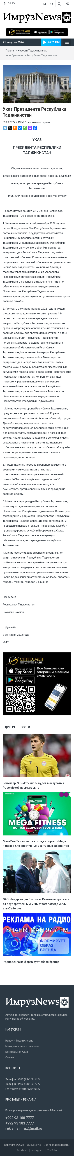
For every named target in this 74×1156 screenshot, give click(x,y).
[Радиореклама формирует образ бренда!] (37, 934)
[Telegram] (5, 128)
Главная (10, 50)
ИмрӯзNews (34, 1144)
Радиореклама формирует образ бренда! (31, 962)
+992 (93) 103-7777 (29, 1084)
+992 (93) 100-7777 (29, 1079)
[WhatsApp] (25, 128)
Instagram (37, 1150)
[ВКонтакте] (20, 128)
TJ (44, 4)
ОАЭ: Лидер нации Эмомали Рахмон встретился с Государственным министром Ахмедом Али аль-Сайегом (36, 904)
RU (50, 4)
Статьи (9, 1057)
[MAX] (30, 128)
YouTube (52, 1150)
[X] (10, 128)
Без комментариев (38, 122)
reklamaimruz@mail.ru (27, 1088)
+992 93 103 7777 (19, 1123)
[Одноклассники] (15, 128)
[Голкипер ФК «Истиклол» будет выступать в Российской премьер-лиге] (37, 755)
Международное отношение (22, 1046)
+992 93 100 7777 (19, 1118)
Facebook (22, 1150)
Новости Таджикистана (32, 50)
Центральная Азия (16, 1051)
